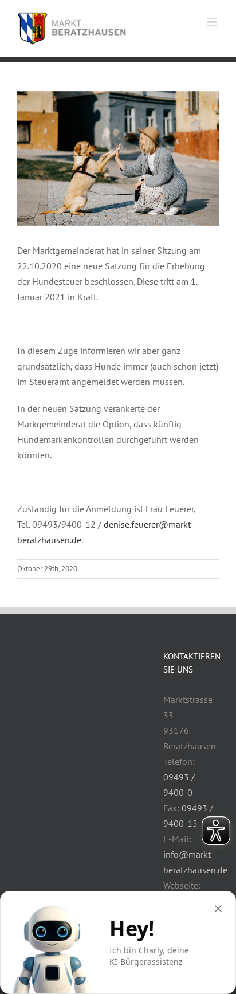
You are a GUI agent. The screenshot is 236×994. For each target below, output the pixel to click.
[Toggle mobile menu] (213, 22)
